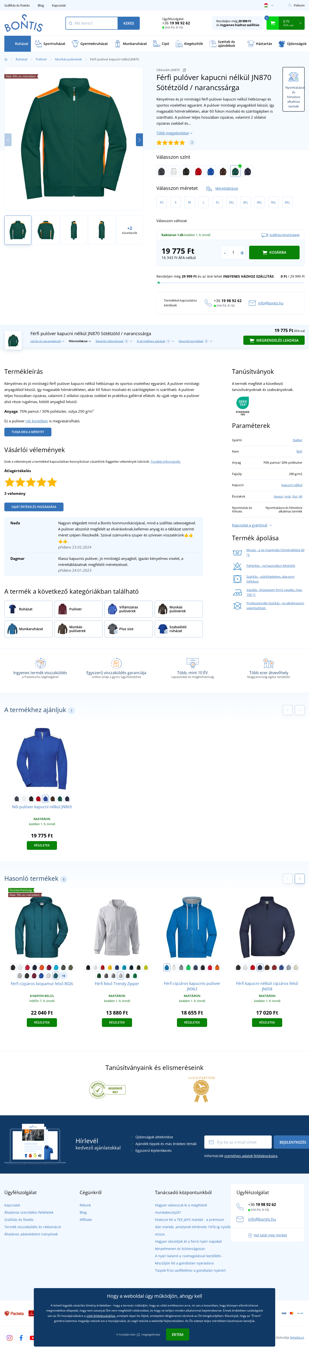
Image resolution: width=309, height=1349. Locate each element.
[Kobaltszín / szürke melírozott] (166, 967)
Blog (41, 5)
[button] (139, 139)
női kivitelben (37, 420)
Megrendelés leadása (277, 340)
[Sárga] (109, 967)
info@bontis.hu (270, 303)
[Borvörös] (49, 967)
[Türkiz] (56, 967)
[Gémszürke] (48, 976)
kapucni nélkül (291, 485)
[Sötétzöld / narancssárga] (235, 171)
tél (300, 496)
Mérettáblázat (226, 188)
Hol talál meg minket (270, 1235)
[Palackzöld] (99, 976)
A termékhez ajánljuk (153, 341)
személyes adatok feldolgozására (250, 1156)
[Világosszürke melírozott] (120, 976)
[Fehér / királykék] (174, 171)
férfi (299, 451)
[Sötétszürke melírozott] (113, 976)
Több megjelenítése (172, 132)
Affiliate (86, 1219)
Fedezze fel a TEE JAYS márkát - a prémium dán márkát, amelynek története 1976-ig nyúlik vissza (192, 1226)
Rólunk (85, 1205)
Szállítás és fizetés (17, 5)
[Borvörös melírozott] (34, 976)
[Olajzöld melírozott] (55, 976)
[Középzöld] (135, 976)
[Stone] (296, 967)
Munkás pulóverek (68, 59)
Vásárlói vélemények (111, 341)
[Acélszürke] (106, 976)
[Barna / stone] (223, 171)
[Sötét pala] (127, 976)
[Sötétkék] (34, 967)
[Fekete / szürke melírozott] (202, 967)
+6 (63, 976)
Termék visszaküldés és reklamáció (32, 1227)
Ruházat (22, 59)
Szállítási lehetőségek (284, 235)
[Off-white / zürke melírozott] (174, 967)
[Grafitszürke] (63, 967)
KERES (128, 23)
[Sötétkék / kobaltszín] (195, 967)
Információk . (241, 1156)
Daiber (297, 440)
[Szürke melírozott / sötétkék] (181, 967)
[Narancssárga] (42, 967)
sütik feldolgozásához (100, 1316)
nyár (287, 496)
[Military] (138, 967)
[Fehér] (20, 967)
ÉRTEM (177, 1334)
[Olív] (70, 967)
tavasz (278, 496)
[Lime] (145, 967)
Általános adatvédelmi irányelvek (31, 1234)
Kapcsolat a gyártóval (249, 525)
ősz (294, 496)
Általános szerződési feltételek (28, 1212)
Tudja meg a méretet (28, 432)
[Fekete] (13, 967)
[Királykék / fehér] (211, 171)
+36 (176, 23)
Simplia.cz (297, 1337)
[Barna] (267, 967)
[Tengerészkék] (131, 967)
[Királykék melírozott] (41, 976)
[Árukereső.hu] (107, 1089)
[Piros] (27, 967)
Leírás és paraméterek (45, 341)
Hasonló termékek (193, 341)
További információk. (166, 461)
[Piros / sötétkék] (198, 171)
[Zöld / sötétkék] (188, 967)
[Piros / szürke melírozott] (210, 967)
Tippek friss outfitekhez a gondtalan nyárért (190, 1270)
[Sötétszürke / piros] (161, 171)
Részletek (42, 845)
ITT (138, 1334)
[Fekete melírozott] (27, 976)
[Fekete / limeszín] (186, 171)
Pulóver (41, 59)
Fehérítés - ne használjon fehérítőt (270, 565)
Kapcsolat (59, 5)
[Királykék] (117, 967)
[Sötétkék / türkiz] (248, 171)
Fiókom (299, 5)
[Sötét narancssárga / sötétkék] (217, 967)
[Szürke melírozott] (19, 976)
